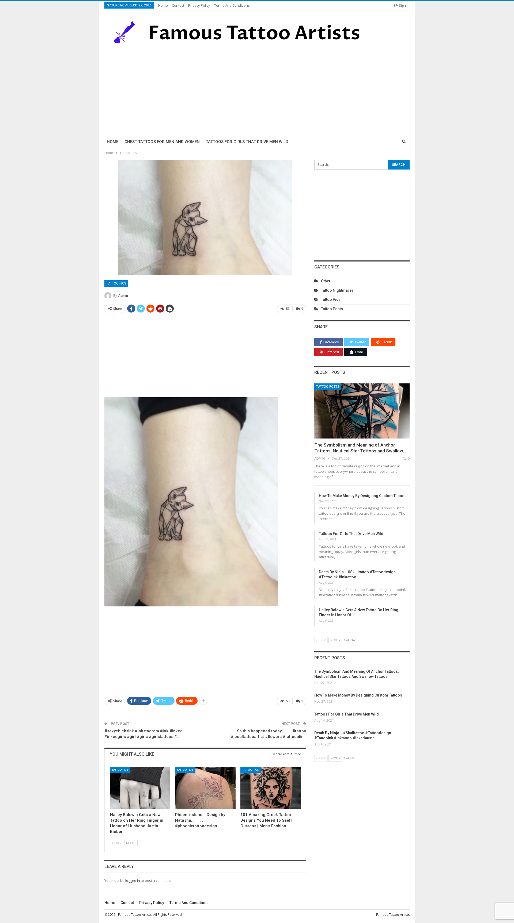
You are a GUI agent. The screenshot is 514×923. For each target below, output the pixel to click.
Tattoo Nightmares (337, 290)
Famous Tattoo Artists (393, 914)
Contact (178, 5)
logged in (132, 880)
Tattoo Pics (116, 283)
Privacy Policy (199, 5)
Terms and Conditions (232, 5)
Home (163, 5)
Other (326, 281)
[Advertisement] (257, 89)
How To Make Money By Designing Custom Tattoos (363, 496)
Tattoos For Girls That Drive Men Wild (247, 141)
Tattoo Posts (332, 309)
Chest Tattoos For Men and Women (162, 141)
